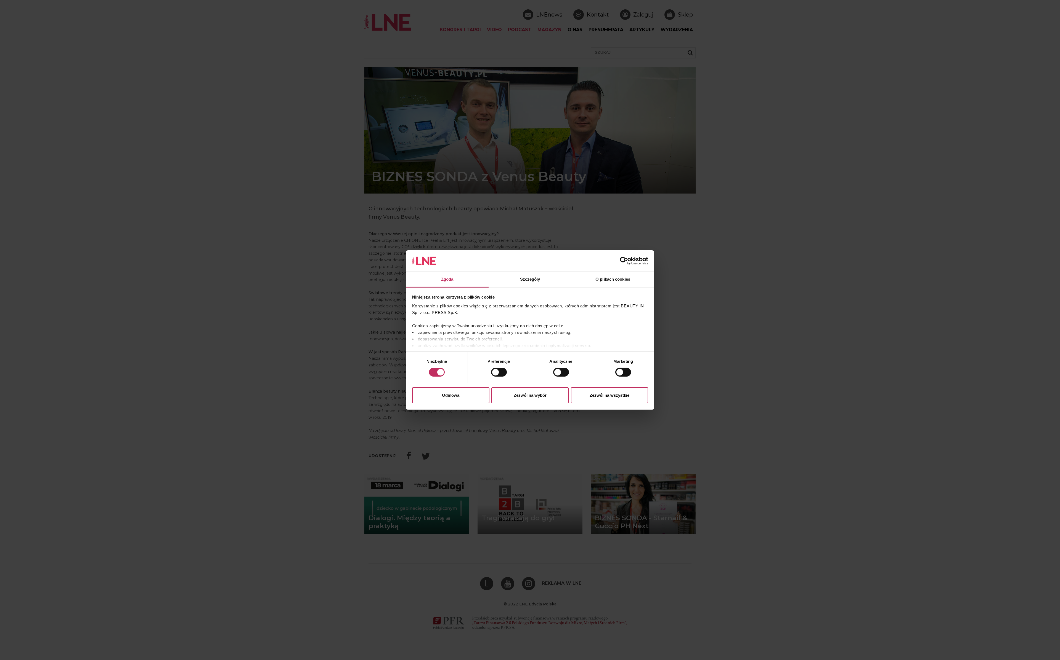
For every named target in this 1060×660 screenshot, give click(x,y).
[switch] (499, 372)
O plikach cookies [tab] (612, 279)
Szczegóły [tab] (530, 279)
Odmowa (450, 395)
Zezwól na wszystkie (609, 395)
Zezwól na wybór (530, 395)
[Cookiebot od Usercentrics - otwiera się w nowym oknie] (624, 261)
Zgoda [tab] (447, 279)
